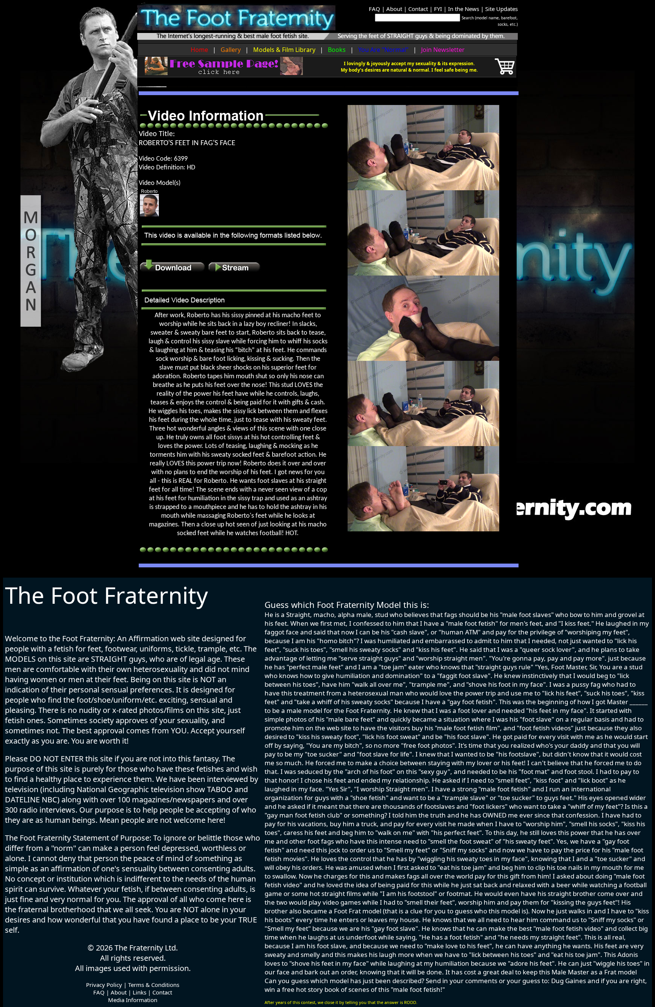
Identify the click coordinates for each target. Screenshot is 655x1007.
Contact (418, 9)
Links (139, 992)
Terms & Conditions (153, 984)
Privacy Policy (104, 984)
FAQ (374, 9)
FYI (438, 9)
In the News (463, 9)
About (394, 9)
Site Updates (501, 9)
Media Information (132, 1000)
